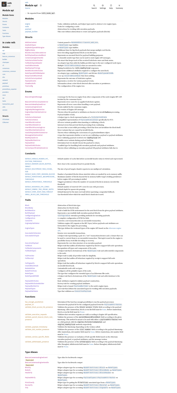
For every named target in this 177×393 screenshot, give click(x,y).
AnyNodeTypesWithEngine (34, 48)
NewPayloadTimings (32, 68)
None (82, 312)
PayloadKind (30, 143)
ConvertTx (28, 221)
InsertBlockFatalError (33, 125)
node (27, 26)
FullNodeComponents (33, 248)
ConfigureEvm (30, 218)
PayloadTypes (30, 289)
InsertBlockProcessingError (35, 127)
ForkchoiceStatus (31, 120)
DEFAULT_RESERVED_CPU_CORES (37, 187)
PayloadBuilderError (32, 140)
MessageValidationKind (34, 135)
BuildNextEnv (30, 210)
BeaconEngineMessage (33, 97)
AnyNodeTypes (30, 45)
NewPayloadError (31, 138)
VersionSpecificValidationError (36, 148)
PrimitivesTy (29, 382)
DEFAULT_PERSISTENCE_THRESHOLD (38, 182)
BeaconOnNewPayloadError (35, 104)
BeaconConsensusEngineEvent (36, 357)
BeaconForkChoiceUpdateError (36, 102)
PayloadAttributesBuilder (34, 283)
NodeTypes (29, 273)
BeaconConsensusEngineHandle (37, 362)
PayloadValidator (31, 291)
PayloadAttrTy (30, 378)
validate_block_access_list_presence (39, 307)
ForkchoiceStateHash (33, 117)
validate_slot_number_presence (37, 329)
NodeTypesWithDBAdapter (35, 73)
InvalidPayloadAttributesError (36, 133)
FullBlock (28, 246)
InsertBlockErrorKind (33, 122)
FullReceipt (29, 258)
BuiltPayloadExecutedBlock (35, 55)
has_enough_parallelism (34, 302)
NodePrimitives (31, 271)
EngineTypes (29, 228)
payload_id (29, 304)
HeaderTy (28, 373)
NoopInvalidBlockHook (33, 76)
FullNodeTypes (30, 251)
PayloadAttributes (32, 281)
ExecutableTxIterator (33, 233)
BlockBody (29, 208)
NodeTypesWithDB (32, 276)
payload (28, 29)
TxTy (26, 388)
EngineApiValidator (32, 223)
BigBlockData (30, 50)
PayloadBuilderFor (32, 286)
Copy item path (41, 5)
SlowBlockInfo (30, 83)
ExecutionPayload (32, 243)
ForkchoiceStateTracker (34, 60)
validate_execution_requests (36, 314)
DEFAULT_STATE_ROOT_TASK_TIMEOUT (39, 192)
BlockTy (28, 367)
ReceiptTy (28, 385)
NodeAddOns (30, 268)
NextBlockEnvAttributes (34, 71)
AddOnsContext (31, 42)
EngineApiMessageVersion (34, 109)
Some (104, 309)
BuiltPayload (30, 213)
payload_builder (31, 32)
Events (27, 115)
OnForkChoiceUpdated (33, 78)
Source (27, 8)
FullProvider (29, 256)
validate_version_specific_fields (37, 337)
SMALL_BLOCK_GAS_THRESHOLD (37, 194)
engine (27, 24)
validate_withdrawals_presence (37, 342)
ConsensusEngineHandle (34, 58)
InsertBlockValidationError (35, 130)
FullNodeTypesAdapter (33, 63)
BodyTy (27, 370)
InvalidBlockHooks (32, 65)
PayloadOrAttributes (32, 145)
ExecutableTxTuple (32, 236)
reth (9, 3)
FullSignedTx (30, 263)
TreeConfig (29, 86)
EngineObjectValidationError (35, 112)
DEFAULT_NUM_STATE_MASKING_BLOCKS (40, 174)
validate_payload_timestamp (36, 327)
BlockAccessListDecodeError (35, 53)
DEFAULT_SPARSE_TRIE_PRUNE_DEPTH (39, 189)
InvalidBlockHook (31, 266)
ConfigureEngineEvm (32, 216)
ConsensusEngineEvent (33, 107)
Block (27, 205)
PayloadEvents (30, 81)
